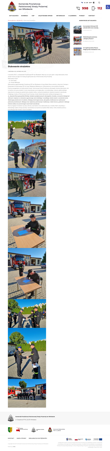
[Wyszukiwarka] (99, 3)
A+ (87, 2)
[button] (108, 7)
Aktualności (14, 15)
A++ (90, 2)
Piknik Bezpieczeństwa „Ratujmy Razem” (90, 37)
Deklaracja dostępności (38, 438)
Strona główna (12, 20)
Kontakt (92, 15)
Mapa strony (21, 438)
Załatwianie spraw (45, 15)
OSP (33, 15)
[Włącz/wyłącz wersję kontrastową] (94, 2)
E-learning (73, 15)
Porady (82, 15)
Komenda (24, 15)
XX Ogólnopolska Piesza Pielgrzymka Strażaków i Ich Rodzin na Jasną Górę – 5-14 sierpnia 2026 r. (91, 48)
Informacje (60, 15)
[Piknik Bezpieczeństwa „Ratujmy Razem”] (78, 40)
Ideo (14, 447)
